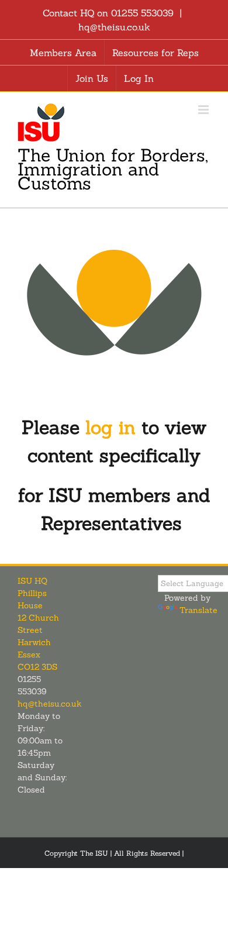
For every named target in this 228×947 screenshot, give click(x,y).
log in (110, 427)
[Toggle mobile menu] (204, 110)
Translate (198, 610)
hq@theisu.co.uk (114, 27)
